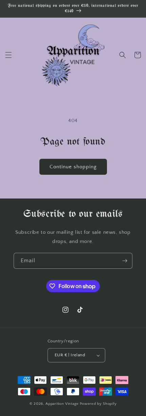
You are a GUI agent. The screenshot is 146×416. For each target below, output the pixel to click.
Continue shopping (73, 167)
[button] (8, 55)
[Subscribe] (124, 261)
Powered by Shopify (98, 404)
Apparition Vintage (62, 404)
